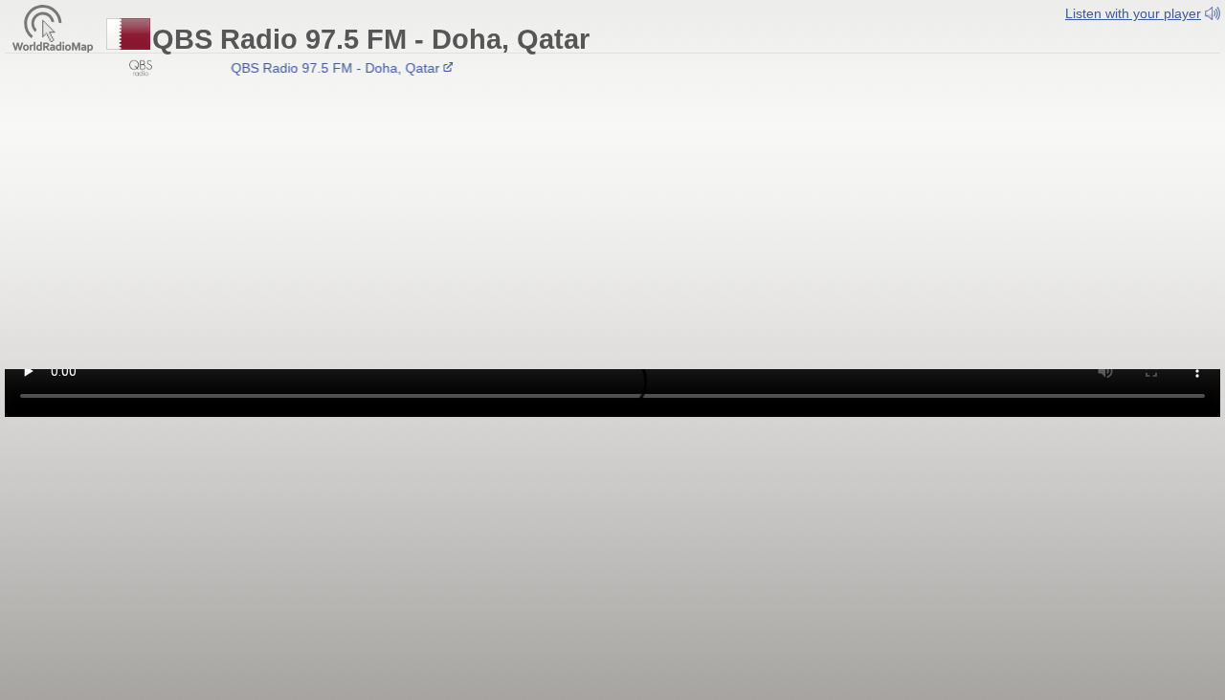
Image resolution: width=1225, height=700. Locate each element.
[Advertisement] (612, 226)
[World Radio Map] (52, 27)
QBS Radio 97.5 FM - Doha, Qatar (330, 68)
